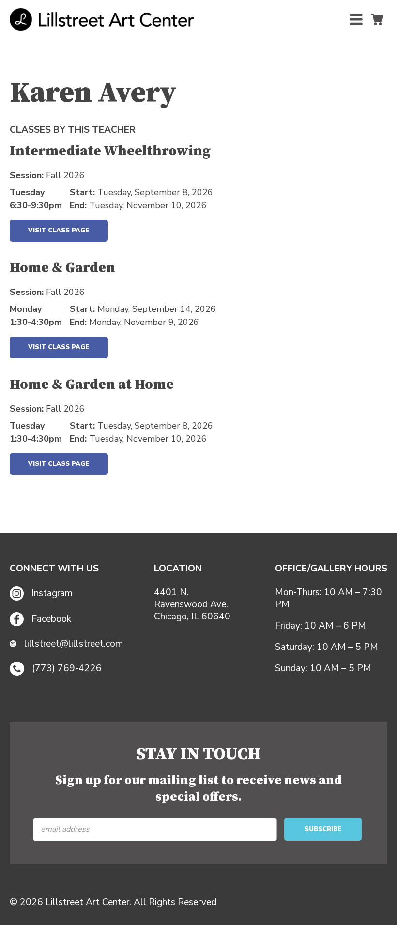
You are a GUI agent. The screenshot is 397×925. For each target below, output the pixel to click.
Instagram (52, 593)
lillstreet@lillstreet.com (73, 644)
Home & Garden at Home (92, 385)
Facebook (51, 619)
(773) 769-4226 (67, 668)
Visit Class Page (58, 230)
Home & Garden (62, 269)
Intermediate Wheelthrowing (110, 152)
